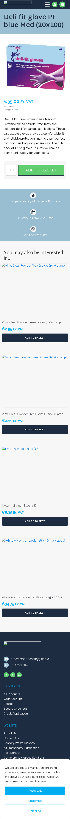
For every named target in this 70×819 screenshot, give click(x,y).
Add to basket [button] (35, 338)
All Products (12, 694)
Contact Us (11, 738)
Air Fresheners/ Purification (21, 748)
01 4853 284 (19, 665)
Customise (35, 800)
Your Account (13, 699)
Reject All (35, 810)
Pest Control (12, 752)
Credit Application (16, 713)
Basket (8, 704)
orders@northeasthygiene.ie (30, 659)
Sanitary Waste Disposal (19, 743)
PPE (16, 109)
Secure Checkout (15, 708)
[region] (35, 789)
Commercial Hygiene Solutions (24, 757)
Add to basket (41, 170)
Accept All (35, 790)
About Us (10, 733)
